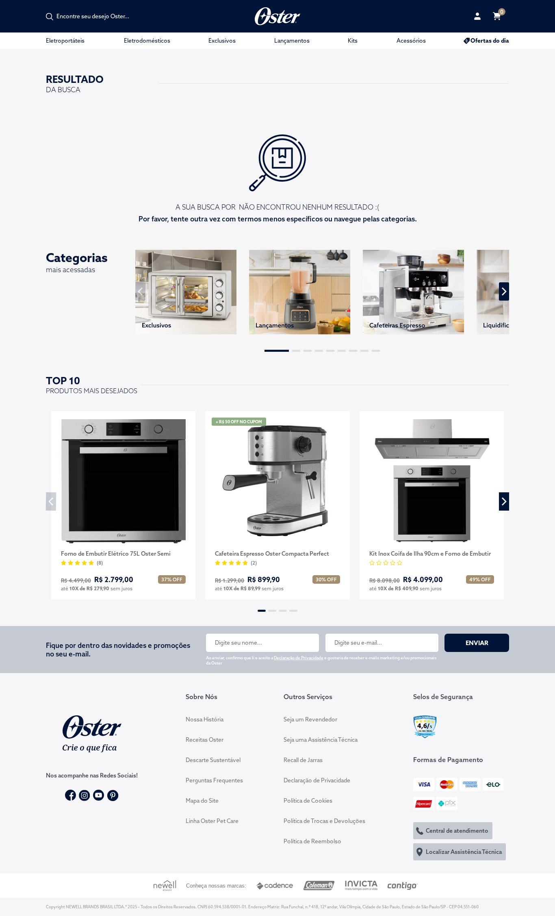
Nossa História (204, 719)
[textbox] (97, 16)
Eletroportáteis (65, 40)
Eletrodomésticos (147, 40)
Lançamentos (292, 40)
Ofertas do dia (489, 40)
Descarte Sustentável (213, 760)
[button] (276, 351)
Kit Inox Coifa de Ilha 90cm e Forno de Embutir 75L (430, 554)
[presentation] (140, 291)
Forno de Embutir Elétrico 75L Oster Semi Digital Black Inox (116, 554)
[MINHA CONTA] (477, 16)
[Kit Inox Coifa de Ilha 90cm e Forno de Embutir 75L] (432, 481)
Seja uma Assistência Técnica (321, 739)
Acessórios (411, 40)
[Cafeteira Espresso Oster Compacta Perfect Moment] (277, 481)
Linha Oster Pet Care (212, 821)
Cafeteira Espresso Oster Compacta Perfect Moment (272, 554)
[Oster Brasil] (92, 733)
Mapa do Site (202, 800)
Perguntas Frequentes (214, 780)
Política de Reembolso (312, 841)
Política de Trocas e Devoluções (324, 821)
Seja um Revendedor (310, 719)
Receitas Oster (204, 739)
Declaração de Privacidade (298, 657)
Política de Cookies (308, 800)
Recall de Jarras (303, 760)
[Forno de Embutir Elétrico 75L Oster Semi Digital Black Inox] (123, 481)
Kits (353, 40)
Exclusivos (222, 40)
